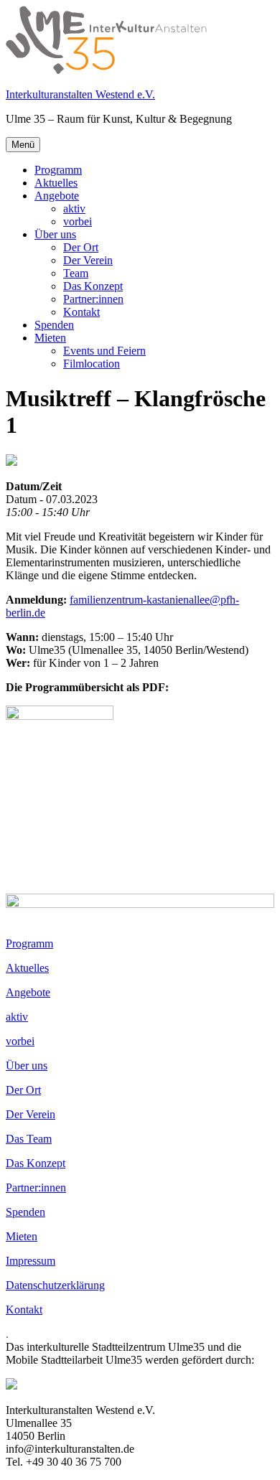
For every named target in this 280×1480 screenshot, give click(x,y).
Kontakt (81, 312)
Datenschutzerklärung (55, 1285)
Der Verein (88, 260)
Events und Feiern (104, 351)
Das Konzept (93, 286)
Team (75, 273)
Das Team (29, 1139)
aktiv (74, 208)
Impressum (30, 1261)
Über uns (55, 234)
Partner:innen (93, 299)
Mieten (50, 338)
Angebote (56, 195)
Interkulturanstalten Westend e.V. (80, 94)
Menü (22, 144)
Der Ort (80, 247)
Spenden (54, 325)
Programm (58, 170)
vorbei (77, 221)
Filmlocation (91, 363)
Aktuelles (56, 183)
